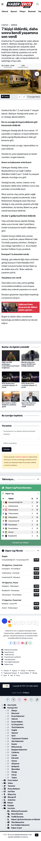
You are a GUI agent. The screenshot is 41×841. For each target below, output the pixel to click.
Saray (14, 775)
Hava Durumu (9, 652)
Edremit (15, 758)
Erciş (18, 675)
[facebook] (8, 700)
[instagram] (19, 700)
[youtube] (25, 700)
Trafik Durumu (9, 654)
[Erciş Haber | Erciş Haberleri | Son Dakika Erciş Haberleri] (19, 4)
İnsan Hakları (24, 673)
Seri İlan (11, 791)
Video (10, 783)
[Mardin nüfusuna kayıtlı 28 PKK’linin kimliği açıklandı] (30, 356)
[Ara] (37, 4)
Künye (10, 803)
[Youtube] (22, 643)
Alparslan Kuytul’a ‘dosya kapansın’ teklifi (28, 404)
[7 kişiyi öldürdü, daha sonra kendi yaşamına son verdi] (20, 82)
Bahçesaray (16, 747)
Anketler (11, 800)
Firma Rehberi (13, 789)
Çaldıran (15, 752)
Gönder (6, 449)
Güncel (5, 11)
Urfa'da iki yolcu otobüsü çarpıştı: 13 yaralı (9, 385)
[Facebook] (10, 643)
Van (11, 675)
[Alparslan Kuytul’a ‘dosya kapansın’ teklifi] (30, 396)
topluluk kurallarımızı (21, 457)
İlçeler (14, 744)
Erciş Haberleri (17, 716)
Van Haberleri (17, 741)
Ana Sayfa (11, 705)
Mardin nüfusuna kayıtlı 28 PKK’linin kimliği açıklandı (28, 364)
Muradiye (15, 769)
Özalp (14, 772)
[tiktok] (37, 700)
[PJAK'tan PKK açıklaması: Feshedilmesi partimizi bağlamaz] (11, 356)
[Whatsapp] (30, 643)
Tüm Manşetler (9, 659)
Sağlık (14, 730)
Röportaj (11, 794)
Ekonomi (32, 11)
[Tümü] (38, 479)
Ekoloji (35, 673)
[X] (14, 643)
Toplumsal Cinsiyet (10, 673)
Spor (5, 675)
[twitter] (13, 700)
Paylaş (6, 96)
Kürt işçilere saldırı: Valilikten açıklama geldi (9, 404)
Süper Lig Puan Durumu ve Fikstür (25, 819)
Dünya (22, 11)
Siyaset (13, 11)
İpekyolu (15, 766)
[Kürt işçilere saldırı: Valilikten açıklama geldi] (11, 396)
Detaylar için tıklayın (20, 543)
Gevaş (14, 761)
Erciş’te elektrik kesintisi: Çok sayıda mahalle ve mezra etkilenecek (20, 837)
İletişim (10, 805)
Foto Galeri (12, 780)
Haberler (4, 25)
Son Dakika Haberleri (11, 662)
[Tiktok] (26, 643)
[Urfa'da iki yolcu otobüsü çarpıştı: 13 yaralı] (11, 377)
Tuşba (14, 778)
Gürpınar (15, 764)
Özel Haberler (17, 727)
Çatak (14, 755)
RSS (7, 686)
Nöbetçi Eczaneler (11, 650)
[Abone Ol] (33, 97)
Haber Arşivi (8, 664)
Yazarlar (11, 786)
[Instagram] (18, 643)
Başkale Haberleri (19, 750)
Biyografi (11, 797)
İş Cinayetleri (17, 724)
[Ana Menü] (2, 4)
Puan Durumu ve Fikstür (12, 657)
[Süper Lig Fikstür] (38, 551)
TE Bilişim (26, 693)
